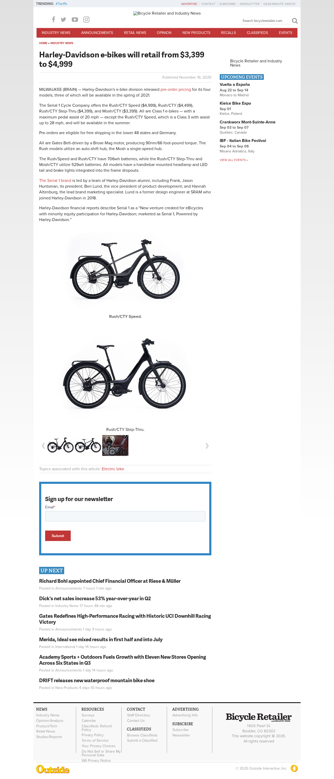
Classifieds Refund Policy (97, 728)
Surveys (88, 715)
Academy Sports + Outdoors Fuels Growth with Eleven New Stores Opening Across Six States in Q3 (122, 659)
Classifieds (257, 33)
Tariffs (62, 4)
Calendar (89, 721)
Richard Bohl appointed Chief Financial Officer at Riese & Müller (110, 580)
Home (43, 43)
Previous (43, 445)
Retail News (135, 33)
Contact (208, 4)
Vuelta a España (235, 84)
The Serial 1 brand (55, 180)
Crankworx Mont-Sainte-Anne (248, 122)
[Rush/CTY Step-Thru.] (125, 376)
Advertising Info (185, 715)
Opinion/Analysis (49, 721)
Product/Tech (46, 726)
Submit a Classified (142, 741)
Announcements (97, 33)
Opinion (164, 33)
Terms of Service (95, 741)
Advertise (189, 4)
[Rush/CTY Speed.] (125, 312)
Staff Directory (138, 715)
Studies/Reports (49, 737)
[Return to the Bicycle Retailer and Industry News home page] (167, 13)
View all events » (234, 160)
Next (207, 445)
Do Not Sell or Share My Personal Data (101, 753)
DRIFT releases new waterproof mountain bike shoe (96, 680)
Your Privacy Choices (99, 746)
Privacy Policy (93, 735)
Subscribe (227, 4)
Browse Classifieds (142, 735)
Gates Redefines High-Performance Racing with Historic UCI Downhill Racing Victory (125, 618)
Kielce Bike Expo (235, 103)
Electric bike (113, 469)
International (65, 647)
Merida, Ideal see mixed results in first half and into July (101, 639)
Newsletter (249, 4)
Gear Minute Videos (279, 4)
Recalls (228, 33)
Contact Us (136, 721)
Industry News (56, 33)
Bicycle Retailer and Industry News (256, 63)
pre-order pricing (175, 89)
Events (285, 33)
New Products (196, 33)
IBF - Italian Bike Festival (243, 140)
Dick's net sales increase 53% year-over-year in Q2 (95, 598)
